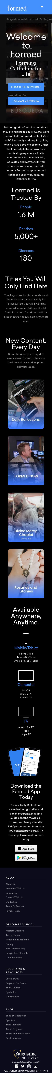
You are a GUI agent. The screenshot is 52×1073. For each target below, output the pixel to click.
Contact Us (11, 902)
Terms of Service (15, 907)
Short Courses (13, 988)
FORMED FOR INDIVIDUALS (26, 87)
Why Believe (12, 997)
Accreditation (13, 935)
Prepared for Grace (16, 983)
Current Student (14, 958)
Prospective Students (17, 953)
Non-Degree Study (15, 949)
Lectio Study (12, 979)
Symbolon (11, 992)
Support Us (11, 893)
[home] (16, 7)
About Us (10, 884)
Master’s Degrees (15, 931)
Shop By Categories (16, 1016)
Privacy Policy (13, 911)
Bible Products (13, 1025)
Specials (10, 1020)
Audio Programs (14, 1029)
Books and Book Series (18, 1034)
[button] (42, 7)
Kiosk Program (13, 1038)
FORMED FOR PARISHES (26, 101)
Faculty (9, 944)
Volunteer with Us (15, 889)
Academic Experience (17, 940)
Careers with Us (14, 898)
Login (9, 916)
